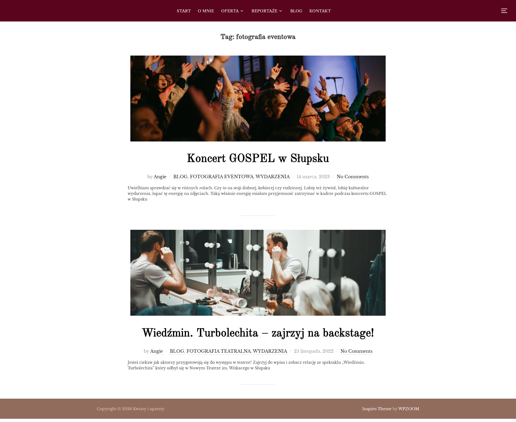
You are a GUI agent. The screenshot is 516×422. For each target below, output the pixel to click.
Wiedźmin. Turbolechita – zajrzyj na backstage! (258, 333)
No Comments (353, 176)
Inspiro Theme (377, 408)
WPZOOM (408, 408)
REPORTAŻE (264, 10)
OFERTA (230, 10)
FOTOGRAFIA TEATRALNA (219, 351)
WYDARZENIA (273, 176)
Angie (160, 176)
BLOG (296, 10)
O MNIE (206, 10)
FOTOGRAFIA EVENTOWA (221, 176)
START (184, 10)
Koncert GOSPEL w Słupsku (258, 159)
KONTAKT (320, 10)
